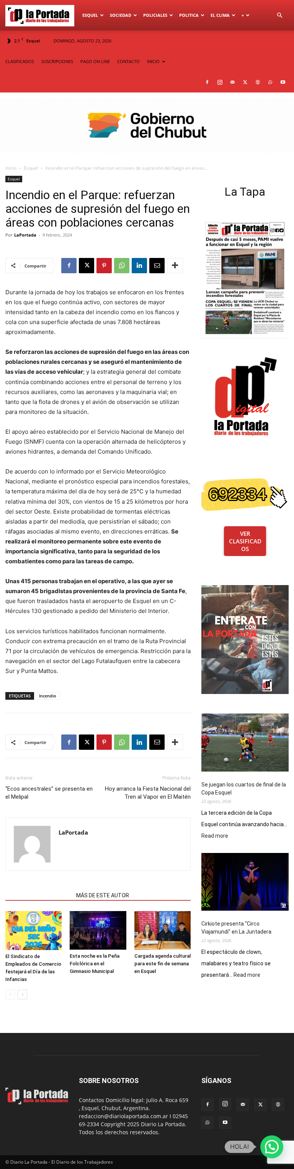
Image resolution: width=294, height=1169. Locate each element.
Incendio (47, 696)
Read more (214, 836)
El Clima (220, 15)
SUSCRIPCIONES (57, 61)
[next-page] (22, 994)
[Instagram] (219, 82)
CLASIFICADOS (19, 61)
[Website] (257, 82)
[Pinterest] (104, 265)
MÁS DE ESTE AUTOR (102, 895)
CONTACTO (128, 61)
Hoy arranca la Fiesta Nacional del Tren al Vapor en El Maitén (148, 792)
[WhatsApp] (270, 82)
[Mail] (232, 82)
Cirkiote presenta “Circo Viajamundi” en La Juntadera (236, 928)
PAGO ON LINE (95, 61)
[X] (245, 82)
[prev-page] (10, 994)
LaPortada (25, 235)
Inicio (10, 168)
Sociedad (120, 15)
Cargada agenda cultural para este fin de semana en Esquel (162, 963)
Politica (189, 15)
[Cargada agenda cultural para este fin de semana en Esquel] (162, 930)
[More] (175, 265)
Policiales (155, 15)
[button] (279, 15)
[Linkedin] (139, 265)
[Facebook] (207, 82)
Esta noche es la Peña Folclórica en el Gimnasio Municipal (94, 963)
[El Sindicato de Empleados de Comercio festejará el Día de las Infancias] (33, 930)
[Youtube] (283, 82)
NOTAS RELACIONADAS (38, 895)
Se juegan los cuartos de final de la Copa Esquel (243, 788)
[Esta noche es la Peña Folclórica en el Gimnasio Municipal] (98, 930)
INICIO (153, 61)
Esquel (90, 15)
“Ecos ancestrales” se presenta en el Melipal (49, 792)
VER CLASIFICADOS (245, 541)
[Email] (157, 265)
